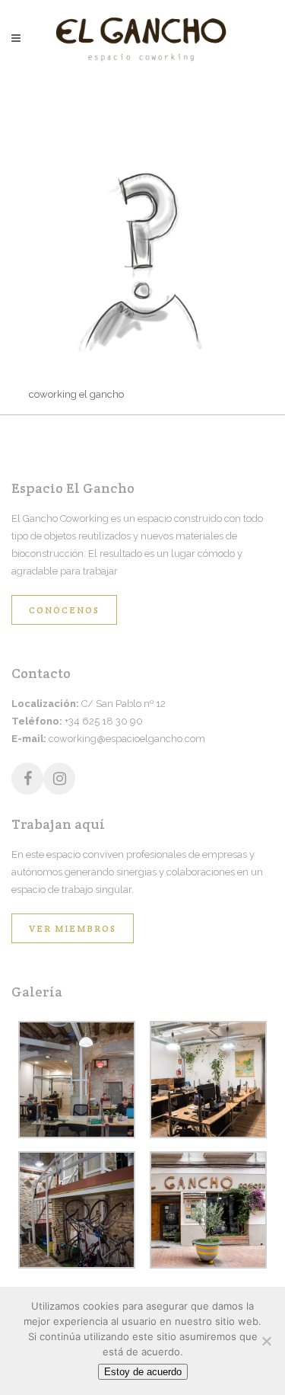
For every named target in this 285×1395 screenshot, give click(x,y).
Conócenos (64, 610)
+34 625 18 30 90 (104, 721)
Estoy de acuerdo (143, 1371)
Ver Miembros (72, 928)
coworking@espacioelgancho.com (127, 738)
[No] (266, 1341)
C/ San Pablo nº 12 (123, 703)
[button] (77, 1082)
